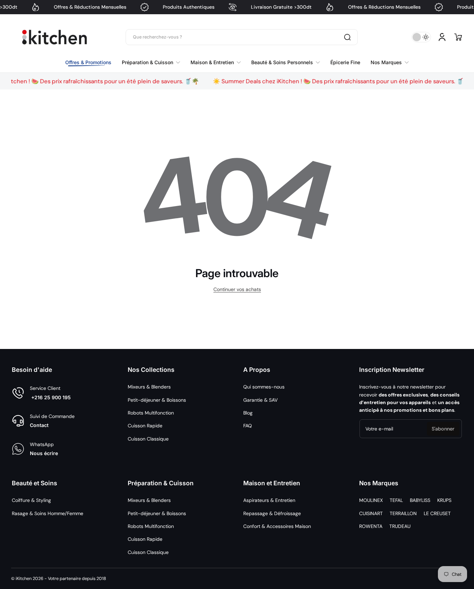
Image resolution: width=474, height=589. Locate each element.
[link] (387, 62)
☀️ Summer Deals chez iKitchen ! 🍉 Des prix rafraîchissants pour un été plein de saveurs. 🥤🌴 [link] (326, 81)
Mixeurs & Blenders (149, 387)
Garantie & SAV (260, 400)
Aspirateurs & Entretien (269, 500)
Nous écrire (44, 453)
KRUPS (444, 500)
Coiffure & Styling (31, 500)
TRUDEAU (399, 526)
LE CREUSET (437, 513)
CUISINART (371, 513)
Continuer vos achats (237, 289)
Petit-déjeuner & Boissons (157, 400)
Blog (248, 413)
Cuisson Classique (148, 439)
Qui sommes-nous (264, 387)
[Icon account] (442, 37)
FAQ (247, 425)
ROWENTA (370, 526)
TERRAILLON (403, 513)
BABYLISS (420, 500)
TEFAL (396, 500)
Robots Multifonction (151, 413)
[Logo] (54, 37)
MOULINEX (371, 500)
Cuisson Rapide (145, 425)
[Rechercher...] (347, 37)
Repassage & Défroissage (272, 513)
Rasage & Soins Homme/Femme (47, 513)
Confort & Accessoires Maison (277, 526)
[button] (458, 37)
